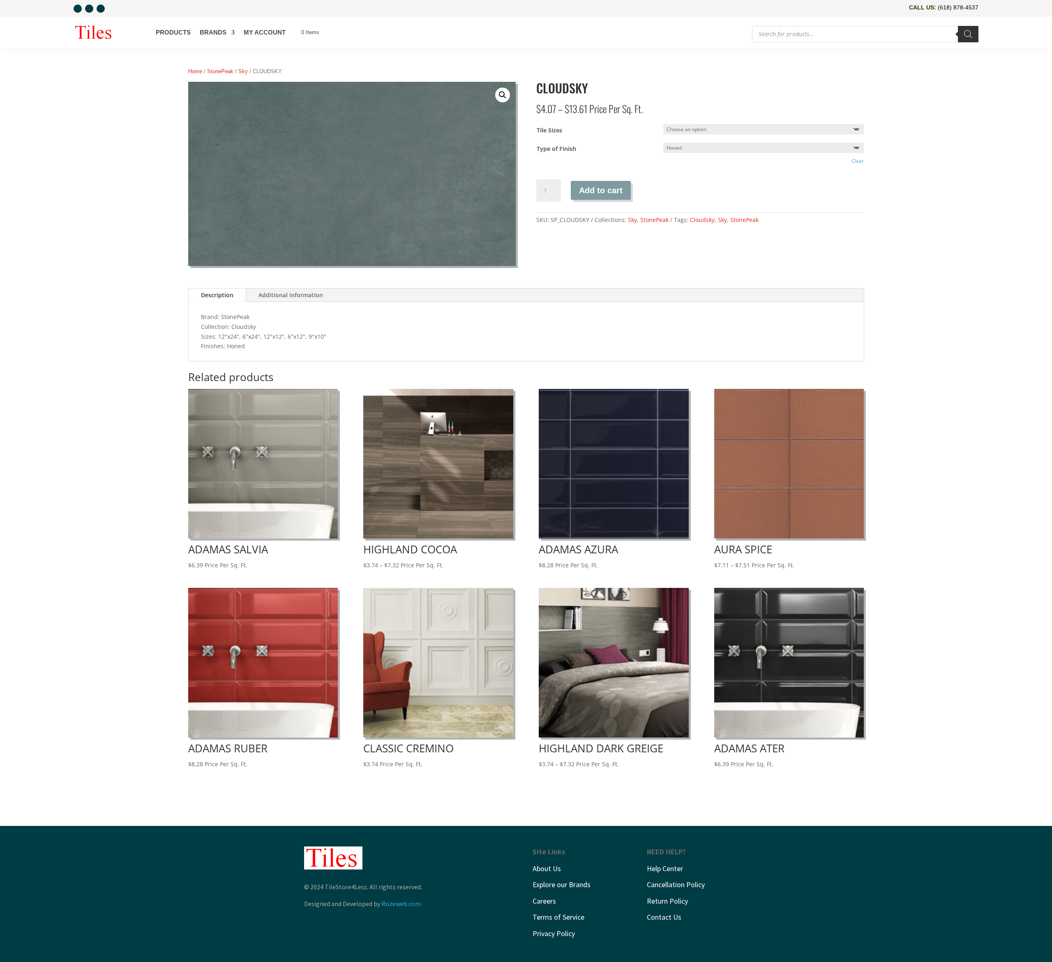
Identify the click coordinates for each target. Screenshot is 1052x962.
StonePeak (220, 71)
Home (195, 71)
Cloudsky (702, 220)
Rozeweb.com (401, 904)
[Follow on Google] (101, 9)
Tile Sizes (549, 130)
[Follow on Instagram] (89, 9)
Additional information (290, 295)
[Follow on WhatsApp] (78, 9)
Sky (243, 71)
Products (173, 32)
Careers (544, 901)
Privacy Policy (554, 933)
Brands (213, 32)
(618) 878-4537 (958, 7)
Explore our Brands (562, 884)
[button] (502, 95)
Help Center (665, 868)
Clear (857, 161)
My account (265, 32)
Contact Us (664, 917)
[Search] (968, 34)
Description (217, 295)
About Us (547, 868)
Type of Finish (556, 149)
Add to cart (601, 190)
